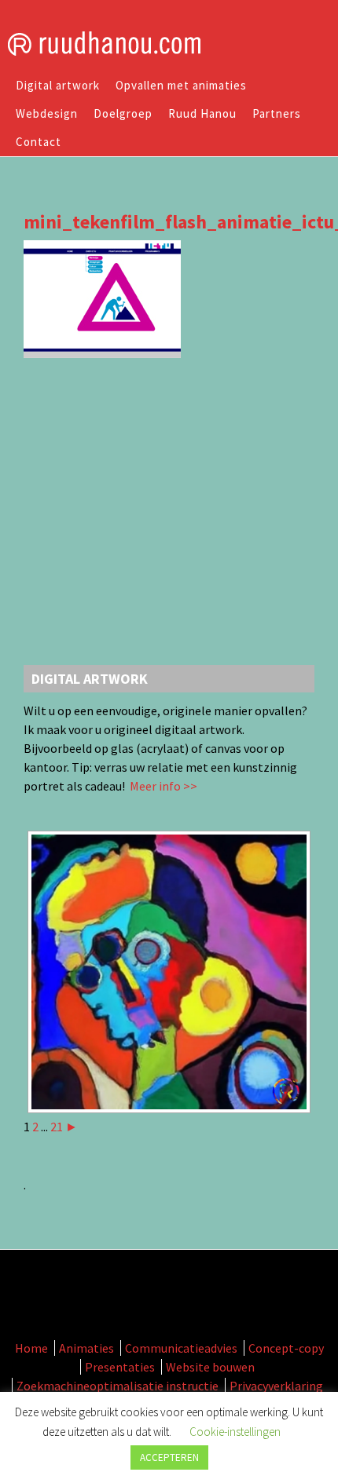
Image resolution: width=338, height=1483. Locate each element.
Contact (38, 141)
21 (56, 1126)
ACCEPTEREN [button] (169, 1457)
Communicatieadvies (181, 1348)
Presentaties (120, 1367)
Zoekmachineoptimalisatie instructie (118, 1386)
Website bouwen (210, 1367)
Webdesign (47, 113)
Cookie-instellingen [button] (235, 1431)
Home (31, 1348)
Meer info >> (162, 786)
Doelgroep (123, 113)
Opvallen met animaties (181, 85)
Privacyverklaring (276, 1386)
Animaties (86, 1348)
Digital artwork (58, 85)
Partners (276, 113)
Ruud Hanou (202, 113)
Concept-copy (286, 1348)
